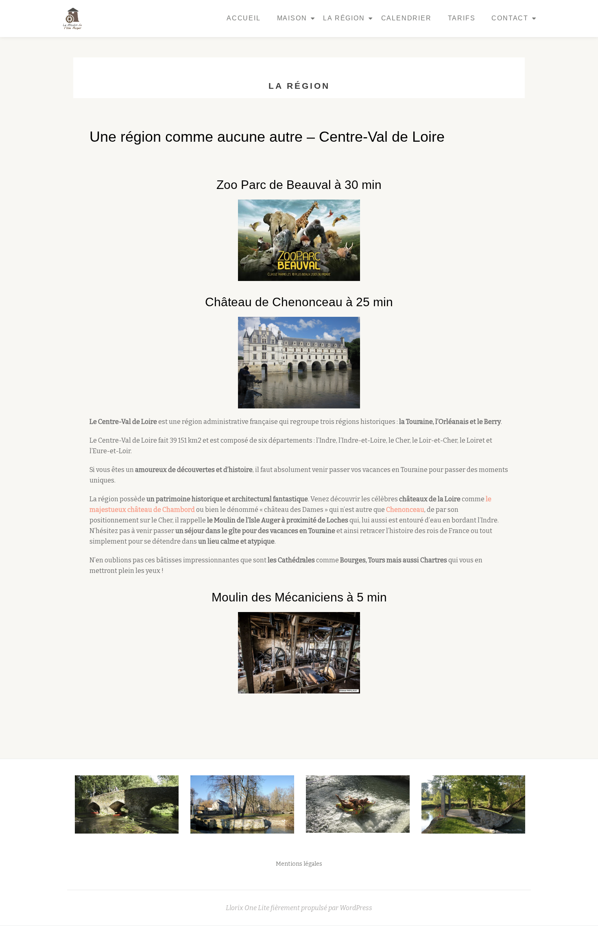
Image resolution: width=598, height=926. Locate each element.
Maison (292, 18)
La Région (343, 18)
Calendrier (406, 18)
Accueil (244, 18)
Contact (509, 18)
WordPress (356, 908)
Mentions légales (299, 863)
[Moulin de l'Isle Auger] (74, 18)
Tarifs (462, 18)
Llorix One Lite (248, 908)
